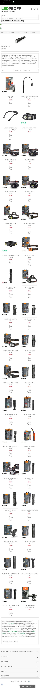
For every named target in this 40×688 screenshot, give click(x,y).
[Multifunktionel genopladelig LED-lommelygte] (29, 435)
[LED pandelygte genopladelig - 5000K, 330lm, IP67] (10, 148)
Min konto (4, 661)
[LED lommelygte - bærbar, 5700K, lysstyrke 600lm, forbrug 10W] (29, 307)
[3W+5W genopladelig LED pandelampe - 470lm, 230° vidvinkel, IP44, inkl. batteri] (10, 244)
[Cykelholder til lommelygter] (29, 594)
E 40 (6, 633)
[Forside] (2, 32)
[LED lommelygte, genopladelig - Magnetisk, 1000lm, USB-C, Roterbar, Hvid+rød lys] (29, 403)
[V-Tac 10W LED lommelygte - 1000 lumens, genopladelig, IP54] (10, 275)
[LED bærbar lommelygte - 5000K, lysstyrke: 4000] (10, 562)
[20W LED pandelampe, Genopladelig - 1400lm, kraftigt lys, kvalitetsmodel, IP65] (10, 466)
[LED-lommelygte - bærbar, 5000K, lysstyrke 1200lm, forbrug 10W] (29, 371)
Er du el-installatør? (26, 686)
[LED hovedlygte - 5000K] (29, 244)
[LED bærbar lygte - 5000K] (10, 403)
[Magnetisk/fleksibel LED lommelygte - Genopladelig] (29, 84)
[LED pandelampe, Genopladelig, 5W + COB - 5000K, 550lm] (29, 212)
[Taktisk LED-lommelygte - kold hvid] (10, 594)
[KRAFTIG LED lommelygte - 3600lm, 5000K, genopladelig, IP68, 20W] (29, 498)
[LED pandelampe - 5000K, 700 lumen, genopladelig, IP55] (10, 212)
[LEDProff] (14, 9)
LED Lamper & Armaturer (12, 32)
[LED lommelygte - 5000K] (29, 466)
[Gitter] (2, 70)
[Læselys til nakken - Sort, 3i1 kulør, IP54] (10, 116)
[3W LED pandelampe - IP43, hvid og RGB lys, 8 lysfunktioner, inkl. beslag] (29, 116)
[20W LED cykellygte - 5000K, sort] (10, 530)
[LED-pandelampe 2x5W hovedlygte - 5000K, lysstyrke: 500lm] (10, 339)
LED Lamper (23, 32)
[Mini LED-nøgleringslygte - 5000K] (10, 84)
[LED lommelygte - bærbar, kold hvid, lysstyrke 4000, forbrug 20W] (29, 530)
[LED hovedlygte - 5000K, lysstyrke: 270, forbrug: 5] (10, 180)
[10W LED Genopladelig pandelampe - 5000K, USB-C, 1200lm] (10, 371)
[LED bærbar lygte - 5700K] (10, 307)
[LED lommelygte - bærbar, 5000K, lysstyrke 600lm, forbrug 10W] (29, 339)
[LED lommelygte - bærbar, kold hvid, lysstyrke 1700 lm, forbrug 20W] (10, 498)
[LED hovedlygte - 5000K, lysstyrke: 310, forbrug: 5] (29, 148)
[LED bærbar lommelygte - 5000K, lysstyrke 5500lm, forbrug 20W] (29, 562)
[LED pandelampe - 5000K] (29, 180)
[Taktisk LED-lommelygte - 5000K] (10, 435)
